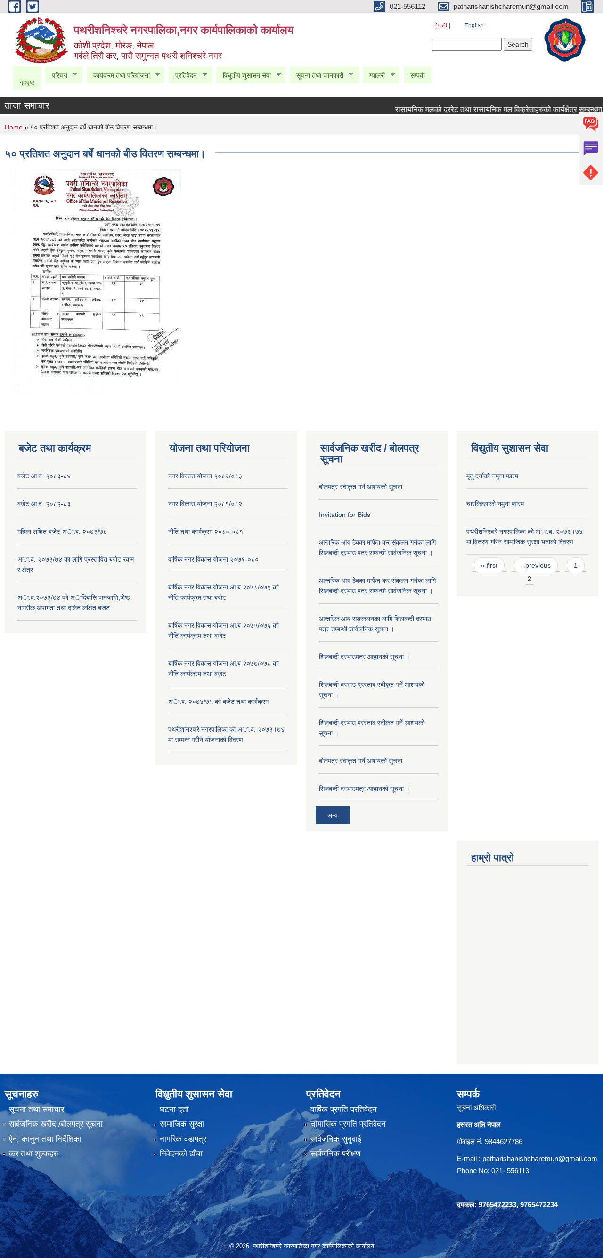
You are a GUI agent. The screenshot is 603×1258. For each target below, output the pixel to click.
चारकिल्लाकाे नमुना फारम (495, 504)
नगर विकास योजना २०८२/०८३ (205, 476)
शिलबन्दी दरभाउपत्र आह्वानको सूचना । (364, 657)
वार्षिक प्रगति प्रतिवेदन (343, 1109)
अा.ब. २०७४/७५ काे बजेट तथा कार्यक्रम (218, 701)
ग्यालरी (373, 76)
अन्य (332, 815)
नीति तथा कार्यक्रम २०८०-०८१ (205, 531)
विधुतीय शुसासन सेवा (243, 76)
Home (14, 127)
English (474, 25)
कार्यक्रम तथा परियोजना (118, 76)
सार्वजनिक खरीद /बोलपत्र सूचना (56, 1124)
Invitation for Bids (344, 514)
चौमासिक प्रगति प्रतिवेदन (348, 1124)
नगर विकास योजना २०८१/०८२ (205, 504)
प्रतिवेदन (182, 76)
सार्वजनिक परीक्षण (335, 1153)
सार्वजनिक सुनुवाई (335, 1139)
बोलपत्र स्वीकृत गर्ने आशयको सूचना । (363, 487)
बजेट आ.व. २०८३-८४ (44, 476)
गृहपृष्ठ (27, 82)
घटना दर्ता (174, 1109)
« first (489, 565)
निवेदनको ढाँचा (181, 1153)
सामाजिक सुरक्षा (182, 1124)
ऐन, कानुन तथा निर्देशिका (45, 1139)
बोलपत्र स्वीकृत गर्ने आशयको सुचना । (363, 761)
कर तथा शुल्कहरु (33, 1153)
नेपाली (440, 25)
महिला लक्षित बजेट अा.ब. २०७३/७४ (62, 531)
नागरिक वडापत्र (183, 1139)
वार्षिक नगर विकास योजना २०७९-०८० (213, 559)
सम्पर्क (417, 75)
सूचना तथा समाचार (36, 1109)
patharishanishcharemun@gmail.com (539, 1158)
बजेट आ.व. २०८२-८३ (44, 504)
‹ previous (536, 565)
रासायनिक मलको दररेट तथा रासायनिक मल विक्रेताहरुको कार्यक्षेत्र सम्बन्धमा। (485, 109)
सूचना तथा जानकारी (316, 76)
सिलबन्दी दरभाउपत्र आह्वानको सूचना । (364, 788)
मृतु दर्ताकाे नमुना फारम (492, 476)
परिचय (56, 76)
